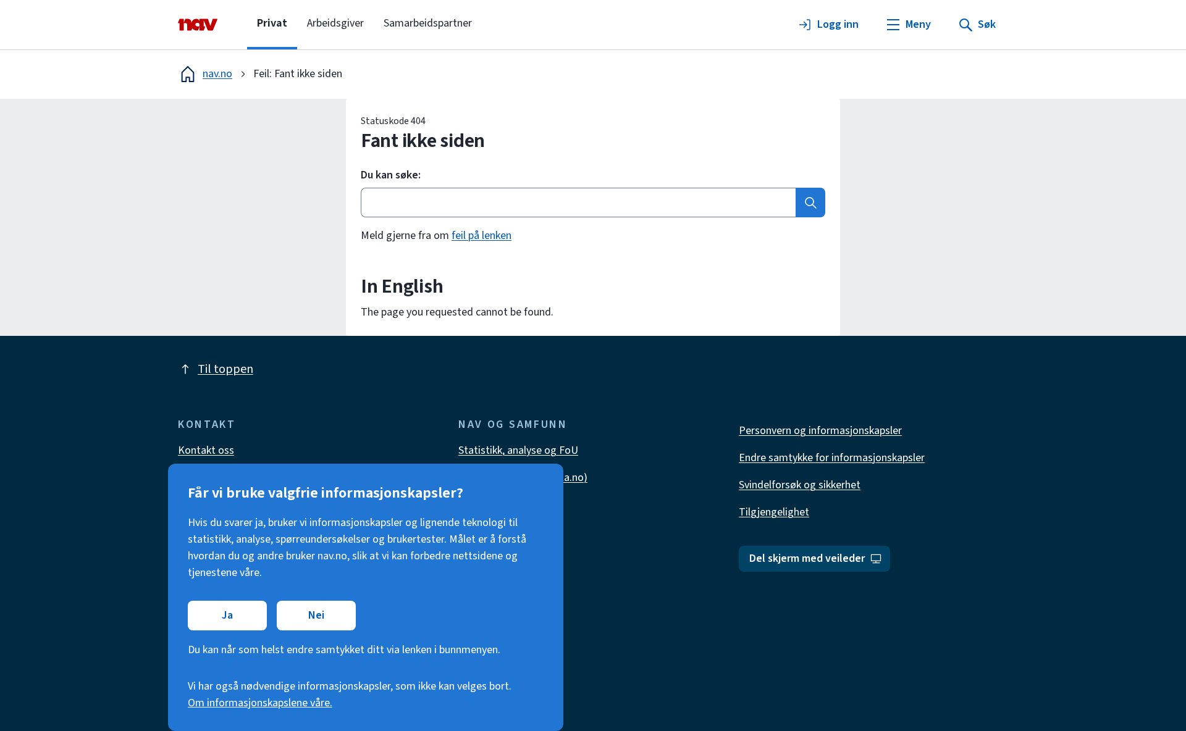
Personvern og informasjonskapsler (820, 430)
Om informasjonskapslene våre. (260, 703)
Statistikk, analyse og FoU (518, 450)
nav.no (217, 73)
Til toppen (225, 369)
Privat (272, 23)
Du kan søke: (391, 175)
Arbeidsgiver (335, 23)
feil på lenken (481, 235)
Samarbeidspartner (428, 23)
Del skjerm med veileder (807, 558)
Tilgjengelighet (774, 512)
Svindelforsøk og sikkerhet (799, 485)
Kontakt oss (206, 450)
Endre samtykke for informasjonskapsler (832, 458)
